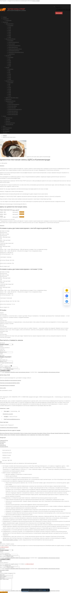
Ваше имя (2, 367)
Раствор (7, 67)
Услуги (4, 116)
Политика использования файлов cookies (10, 383)
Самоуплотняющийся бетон (15, 49)
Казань (26, 433)
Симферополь (23, 434)
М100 (9, 27)
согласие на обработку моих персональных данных (17, 372)
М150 (9, 28)
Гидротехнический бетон (14, 45)
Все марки (10, 25)
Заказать (2, 165)
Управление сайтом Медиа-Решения (9, 427)
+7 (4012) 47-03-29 (4, 547)
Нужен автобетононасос (7, 363)
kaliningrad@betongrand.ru (13, 419)
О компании (6, 18)
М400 (9, 37)
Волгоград (2, 433)
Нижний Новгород (59, 433)
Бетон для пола (12, 107)
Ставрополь (32, 434)
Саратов (18, 434)
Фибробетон (8, 99)
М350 (9, 35)
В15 (4, 217)
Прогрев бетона (9, 124)
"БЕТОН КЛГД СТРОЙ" (16, 9)
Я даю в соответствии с (30, 372)
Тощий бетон (11, 54)
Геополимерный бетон (13, 50)
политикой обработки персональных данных (49, 372)
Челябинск (46, 434)
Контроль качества (10, 122)
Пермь (1, 434)
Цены (4, 126)
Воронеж (7, 433)
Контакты (5, 133)
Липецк (45, 433)
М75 (9, 59)
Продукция (5, 22)
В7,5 (5, 212)
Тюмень (40, 434)
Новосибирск (67, 433)
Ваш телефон (3, 369)
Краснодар (34, 433)
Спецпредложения (7, 127)
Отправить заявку (4, 570)
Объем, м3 (2, 350)
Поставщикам (6, 131)
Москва (52, 433)
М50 (9, 70)
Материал (2, 343)
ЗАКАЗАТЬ (21, 212)
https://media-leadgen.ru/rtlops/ (10, 539)
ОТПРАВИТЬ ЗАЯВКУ (5, 370)
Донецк (11, 433)
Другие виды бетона (10, 39)
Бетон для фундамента (13, 104)
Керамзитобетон (10, 80)
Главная (5, 17)
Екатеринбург (16, 433)
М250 (9, 32)
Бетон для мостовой (13, 112)
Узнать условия (36, 0)
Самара (5, 434)
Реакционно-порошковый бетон (16, 52)
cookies (44, 590)
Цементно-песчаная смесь (12, 97)
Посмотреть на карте (8, 414)
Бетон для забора (12, 106)
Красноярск (40, 433)
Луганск (49, 433)
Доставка (8, 119)
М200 (9, 30)
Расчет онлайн (59, 13)
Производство (9, 117)
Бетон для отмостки (13, 111)
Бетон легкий (11, 44)
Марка (1, 346)
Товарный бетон (9, 23)
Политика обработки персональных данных (10, 380)
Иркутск (22, 433)
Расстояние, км (3, 360)
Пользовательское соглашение (7, 385)
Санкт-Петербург (11, 434)
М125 (9, 75)
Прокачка (8, 121)
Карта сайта (3, 388)
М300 (9, 33)
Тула (37, 434)
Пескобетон (8, 55)
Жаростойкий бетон (13, 47)
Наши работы (6, 129)
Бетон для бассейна (13, 114)
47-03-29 (63, 9)
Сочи (28, 434)
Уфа (43, 434)
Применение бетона (10, 101)
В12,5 (5, 214)
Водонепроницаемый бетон (15, 109)
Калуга (29, 433)
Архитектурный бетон (13, 42)
